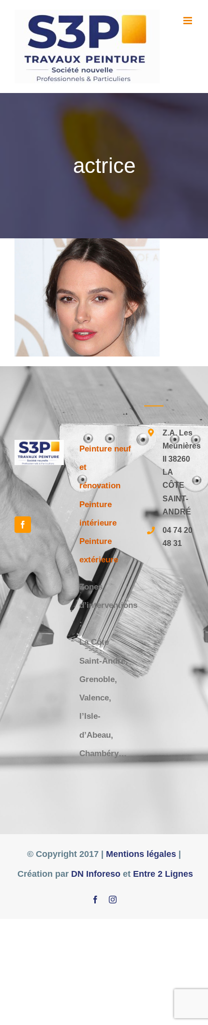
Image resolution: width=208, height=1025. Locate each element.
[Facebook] (23, 524)
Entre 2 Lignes (163, 874)
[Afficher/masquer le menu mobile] (188, 21)
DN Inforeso (95, 874)
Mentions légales (141, 854)
